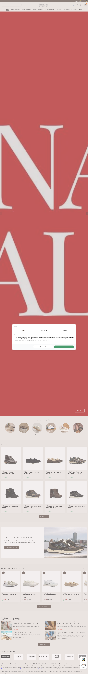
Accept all (64, 346)
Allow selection (43, 346)
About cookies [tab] (44, 330)
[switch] (83, 667)
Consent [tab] (23, 330)
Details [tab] (65, 330)
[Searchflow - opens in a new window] (72, 326)
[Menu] (86, 658)
